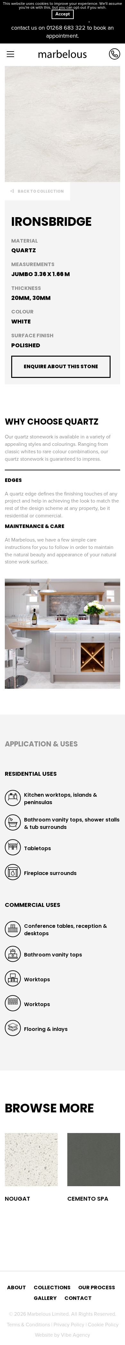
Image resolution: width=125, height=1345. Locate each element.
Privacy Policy (70, 1324)
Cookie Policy (103, 1324)
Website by (62, 1335)
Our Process (96, 1287)
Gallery (45, 1298)
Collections (52, 1287)
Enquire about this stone (61, 366)
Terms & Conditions (29, 1324)
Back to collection (41, 191)
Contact (78, 1298)
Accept (62, 14)
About (16, 1287)
